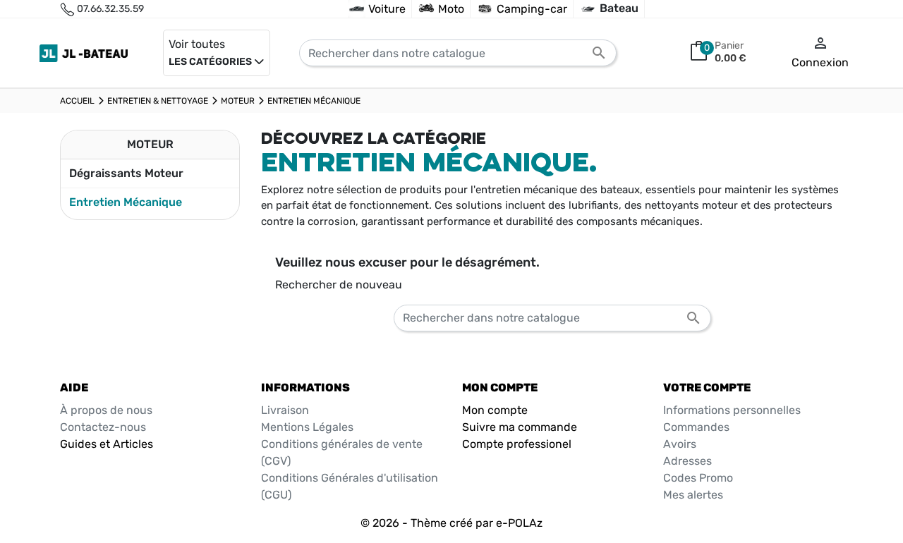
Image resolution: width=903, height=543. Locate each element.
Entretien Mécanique (125, 202)
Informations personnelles (732, 410)
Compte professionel (516, 444)
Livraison (285, 410)
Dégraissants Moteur (126, 173)
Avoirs (679, 444)
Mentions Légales (307, 427)
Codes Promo (698, 477)
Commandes (696, 427)
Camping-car (532, 9)
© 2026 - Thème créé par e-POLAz (451, 523)
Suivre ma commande (519, 427)
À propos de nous (106, 410)
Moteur (150, 144)
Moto (451, 9)
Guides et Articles (106, 444)
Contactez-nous (103, 427)
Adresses (687, 461)
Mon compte (495, 410)
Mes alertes (693, 494)
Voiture (387, 9)
